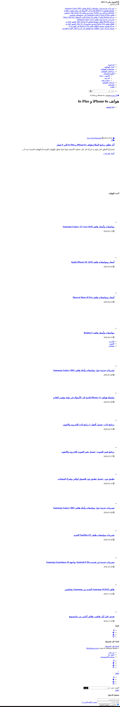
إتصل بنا (111, 655)
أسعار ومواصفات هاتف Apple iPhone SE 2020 (92, 262)
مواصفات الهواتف (107, 69)
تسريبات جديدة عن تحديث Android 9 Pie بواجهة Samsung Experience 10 (80, 562)
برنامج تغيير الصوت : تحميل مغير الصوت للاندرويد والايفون (87, 452)
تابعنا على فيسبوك (112, 646)
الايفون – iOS (105, 76)
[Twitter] (113, 632)
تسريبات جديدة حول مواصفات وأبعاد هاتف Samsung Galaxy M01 (89, 8)
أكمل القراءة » (108, 153)
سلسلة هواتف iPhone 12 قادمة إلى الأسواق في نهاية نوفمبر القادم (89, 11)
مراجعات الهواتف (107, 71)
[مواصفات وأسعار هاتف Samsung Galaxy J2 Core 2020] (91, 222)
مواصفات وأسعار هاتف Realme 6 (99, 333)
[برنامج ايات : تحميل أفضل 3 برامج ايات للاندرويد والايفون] (101, 420)
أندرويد (107, 78)
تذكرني (113, 705)
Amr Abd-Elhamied (100, 138)
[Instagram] (113, 637)
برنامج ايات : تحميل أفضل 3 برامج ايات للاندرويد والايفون (88, 424)
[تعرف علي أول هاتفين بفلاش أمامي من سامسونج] (101, 612)
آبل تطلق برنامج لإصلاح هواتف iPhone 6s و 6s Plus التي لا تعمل (85, 145)
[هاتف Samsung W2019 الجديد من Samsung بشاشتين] (101, 585)
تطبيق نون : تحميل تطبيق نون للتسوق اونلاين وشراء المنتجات (86, 479)
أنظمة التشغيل (108, 74)
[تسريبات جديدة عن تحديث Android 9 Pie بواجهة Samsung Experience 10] (101, 558)
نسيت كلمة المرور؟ (89, 702)
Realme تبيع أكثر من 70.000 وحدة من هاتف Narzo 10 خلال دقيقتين (89, 13)
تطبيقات (111, 85)
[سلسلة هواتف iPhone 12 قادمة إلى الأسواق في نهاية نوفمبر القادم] (101, 393)
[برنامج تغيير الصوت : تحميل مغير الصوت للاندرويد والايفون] (101, 447)
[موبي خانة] (104, 50)
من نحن (111, 652)
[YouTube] (113, 635)
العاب (112, 87)
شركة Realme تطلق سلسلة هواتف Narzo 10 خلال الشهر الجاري (90, 22)
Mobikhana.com (92, 648)
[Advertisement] (76, 56)
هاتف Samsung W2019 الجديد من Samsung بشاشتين (89, 589)
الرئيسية (111, 65)
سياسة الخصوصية (107, 657)
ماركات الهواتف (108, 83)
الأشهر (111, 344)
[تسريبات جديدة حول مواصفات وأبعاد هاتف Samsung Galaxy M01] (101, 366)
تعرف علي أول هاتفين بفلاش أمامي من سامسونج (91, 616)
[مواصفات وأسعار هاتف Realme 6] (91, 328)
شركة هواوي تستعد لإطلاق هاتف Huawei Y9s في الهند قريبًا (91, 26)
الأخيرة (111, 341)
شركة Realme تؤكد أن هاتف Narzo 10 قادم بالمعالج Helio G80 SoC (88, 17)
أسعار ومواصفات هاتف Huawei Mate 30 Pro (93, 297)
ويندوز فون (105, 80)
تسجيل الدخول (104, 705)
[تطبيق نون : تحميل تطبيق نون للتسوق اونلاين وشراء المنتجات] (101, 474)
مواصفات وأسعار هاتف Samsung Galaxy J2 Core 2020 (88, 226)
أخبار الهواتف (109, 67)
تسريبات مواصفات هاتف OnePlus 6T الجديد (94, 535)
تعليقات (111, 346)
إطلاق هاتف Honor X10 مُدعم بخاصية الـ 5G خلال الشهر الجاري (90, 24)
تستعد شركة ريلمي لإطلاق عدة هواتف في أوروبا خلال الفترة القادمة (88, 28)
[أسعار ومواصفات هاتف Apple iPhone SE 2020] (91, 257)
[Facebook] (113, 630)
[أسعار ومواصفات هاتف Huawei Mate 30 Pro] (91, 293)
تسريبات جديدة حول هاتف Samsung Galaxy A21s (95, 20)
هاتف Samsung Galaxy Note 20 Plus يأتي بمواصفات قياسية (92, 15)
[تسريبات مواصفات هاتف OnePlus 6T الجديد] (101, 531)
